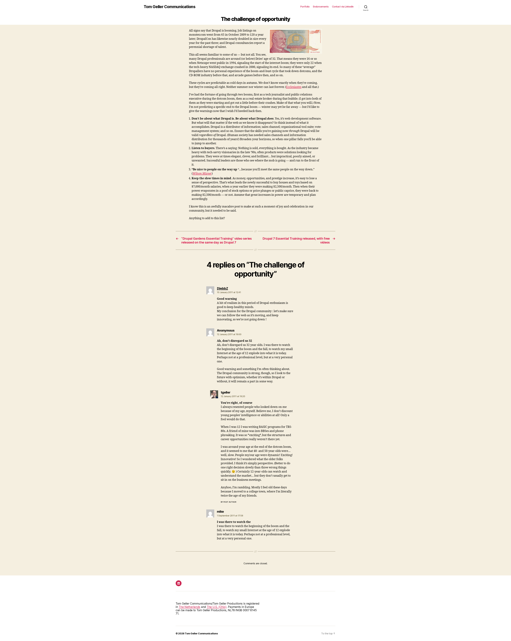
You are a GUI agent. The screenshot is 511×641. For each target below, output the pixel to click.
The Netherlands (189, 607)
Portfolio (305, 6)
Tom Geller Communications (169, 7)
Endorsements (321, 6)
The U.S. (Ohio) (216, 607)
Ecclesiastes (293, 87)
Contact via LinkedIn (343, 6)
